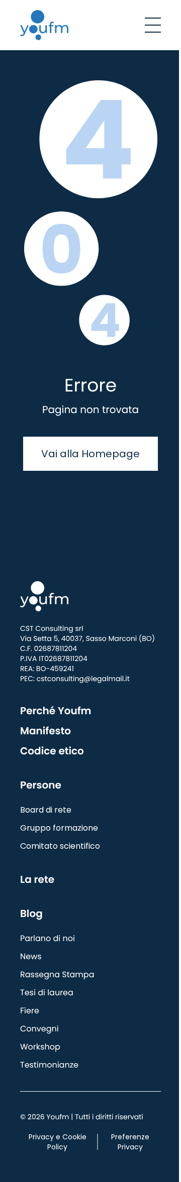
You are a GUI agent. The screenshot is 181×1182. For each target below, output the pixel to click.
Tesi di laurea (46, 992)
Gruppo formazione (59, 828)
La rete (37, 879)
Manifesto (45, 731)
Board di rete (45, 810)
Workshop (40, 1047)
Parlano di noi (47, 938)
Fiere (29, 1010)
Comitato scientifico (60, 846)
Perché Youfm (56, 711)
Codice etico (52, 751)
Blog (31, 913)
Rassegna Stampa (57, 974)
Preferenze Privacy (130, 1142)
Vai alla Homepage (90, 454)
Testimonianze (49, 1065)
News (31, 956)
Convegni (39, 1028)
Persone (40, 785)
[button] (153, 25)
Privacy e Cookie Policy (57, 1142)
